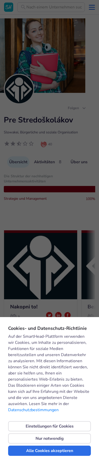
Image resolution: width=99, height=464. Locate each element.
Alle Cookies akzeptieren (49, 451)
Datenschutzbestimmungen (33, 410)
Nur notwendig (50, 438)
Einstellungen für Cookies (50, 426)
